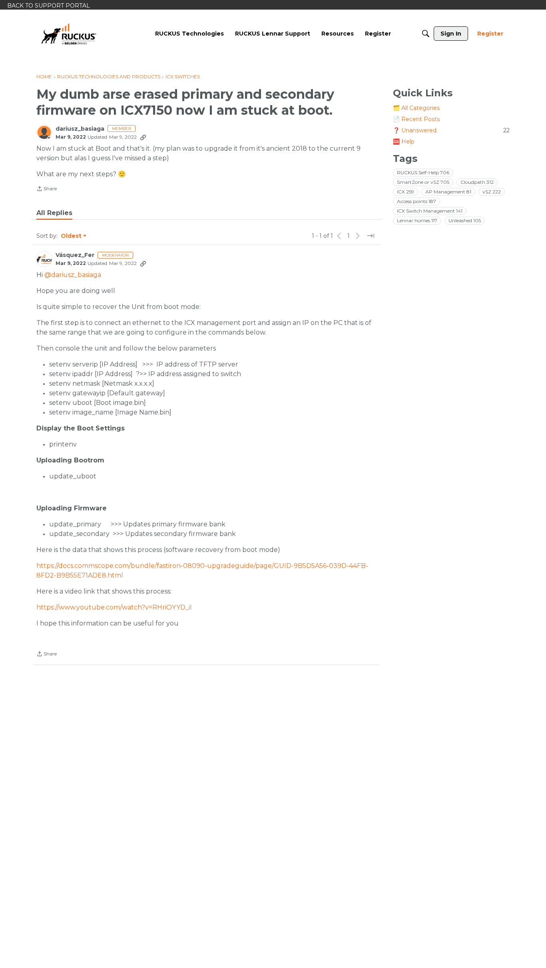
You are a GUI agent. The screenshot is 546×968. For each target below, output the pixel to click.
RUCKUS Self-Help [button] (423, 172)
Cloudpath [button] (477, 182)
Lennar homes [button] (417, 220)
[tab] (54, 213)
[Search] (425, 33)
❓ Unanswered (451, 130)
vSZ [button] (491, 192)
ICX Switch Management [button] (429, 211)
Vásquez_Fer (75, 255)
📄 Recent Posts (416, 119)
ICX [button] (405, 192)
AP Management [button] (448, 192)
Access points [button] (416, 201)
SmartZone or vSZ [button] (423, 182)
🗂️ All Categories (416, 108)
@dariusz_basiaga (72, 275)
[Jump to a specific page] (370, 235)
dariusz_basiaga (80, 128)
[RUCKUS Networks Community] (68, 34)
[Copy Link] (143, 137)
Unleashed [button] (464, 220)
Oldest (71, 236)
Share (46, 189)
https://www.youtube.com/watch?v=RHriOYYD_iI (114, 607)
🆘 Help (403, 141)
